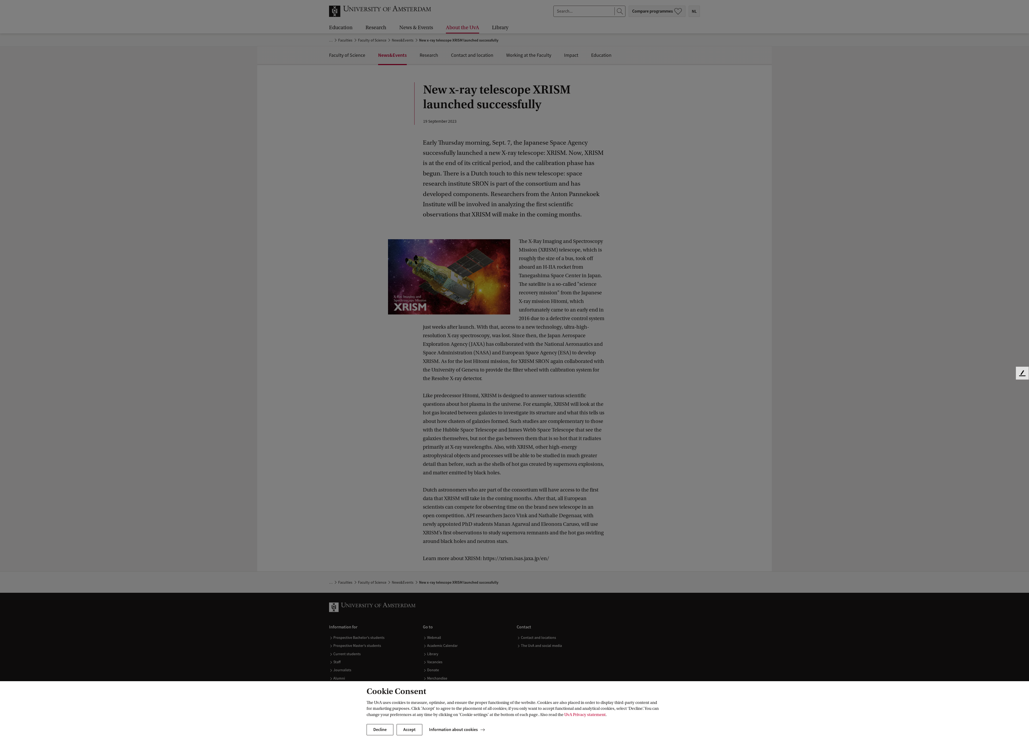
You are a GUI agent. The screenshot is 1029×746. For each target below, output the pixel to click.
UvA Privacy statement (585, 714)
